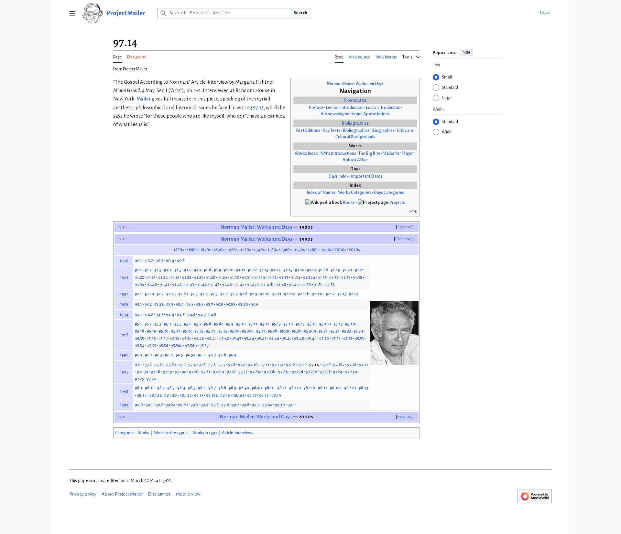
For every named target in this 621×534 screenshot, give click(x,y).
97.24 (338, 371)
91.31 (246, 277)
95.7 (197, 323)
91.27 (198, 277)
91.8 (207, 269)
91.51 (318, 284)
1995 (124, 334)
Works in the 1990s (171, 433)
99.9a (267, 404)
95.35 (139, 338)
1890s (218, 249)
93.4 (180, 304)
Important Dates (366, 176)
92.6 (224, 293)
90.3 (159, 260)
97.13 (258, 107)
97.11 (264, 364)
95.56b (191, 345)
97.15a (338, 364)
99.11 (292, 404)
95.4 (168, 323)
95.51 (336, 338)
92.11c (317, 293)
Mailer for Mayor (398, 153)
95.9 (230, 323)
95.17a (350, 323)
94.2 (149, 314)
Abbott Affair (355, 159)
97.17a (142, 371)
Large (447, 98)
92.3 (194, 293)
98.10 (270, 387)
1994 (123, 314)
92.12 (330, 293)
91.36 (334, 277)
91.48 (281, 284)
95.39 (186, 338)
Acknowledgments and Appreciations (355, 113)
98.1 (138, 387)
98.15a (212, 395)
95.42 (224, 338)
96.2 (148, 354)
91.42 (177, 284)
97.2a (159, 364)
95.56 (163, 345)
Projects (397, 202)
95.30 (296, 331)
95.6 (187, 323)
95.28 (272, 331)
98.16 (225, 395)
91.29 (222, 277)
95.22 (187, 331)
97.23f (325, 371)
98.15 (198, 395)
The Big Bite (369, 153)
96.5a (190, 354)
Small (447, 77)
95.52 (347, 338)
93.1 (138, 304)
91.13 (263, 269)
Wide (447, 132)
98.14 (142, 395)
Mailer (143, 98)
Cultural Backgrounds (355, 136)
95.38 (175, 338)
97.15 (326, 364)
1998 (124, 391)
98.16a (239, 395)
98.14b (170, 395)
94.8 (212, 314)
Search (300, 13)
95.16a (325, 323)
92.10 (265, 293)
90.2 (149, 260)
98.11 (282, 387)
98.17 (251, 395)
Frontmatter (355, 100)
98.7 (212, 387)
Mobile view (188, 494)
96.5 (179, 354)
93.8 (219, 304)
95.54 (140, 345)
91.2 (148, 269)
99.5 (215, 404)
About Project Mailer (122, 494)
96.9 (232, 354)
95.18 (139, 331)
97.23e (311, 371)
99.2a (170, 404)
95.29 (284, 331)
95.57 (204, 345)
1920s (232, 249)
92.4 (204, 293)
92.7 (233, 293)
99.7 (235, 404)
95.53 (359, 338)
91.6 (187, 269)
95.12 (264, 323)
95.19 (151, 331)
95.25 (222, 331)
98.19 (276, 395)
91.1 (138, 269)
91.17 (311, 269)
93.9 (254, 304)
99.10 (280, 404)
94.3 (159, 314)
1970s (299, 249)
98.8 (222, 387)
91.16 (299, 269)
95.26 (234, 331)
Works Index (306, 153)
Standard (450, 87)
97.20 (194, 371)
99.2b (183, 404)
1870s (205, 249)
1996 (124, 354)
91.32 (272, 277)
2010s (354, 249)
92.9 (253, 293)
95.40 (199, 338)
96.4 (169, 354)
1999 (124, 404)
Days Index (338, 176)
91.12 (252, 269)
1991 (124, 277)
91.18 (323, 269)
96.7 (212, 354)
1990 (123, 260)
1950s (272, 249)
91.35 (322, 277)
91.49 (294, 284)
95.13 (276, 323)
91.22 (139, 277)
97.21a (218, 371)
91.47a (253, 284)
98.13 (363, 387)
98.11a (295, 387)
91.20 (347, 269)
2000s (340, 249)
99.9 (256, 404)
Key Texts (331, 130)
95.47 (286, 338)
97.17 (363, 364)
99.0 (139, 404)
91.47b (267, 284)
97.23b (270, 371)
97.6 (212, 364)
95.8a (218, 323)
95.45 (262, 338)
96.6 (202, 354)
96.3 (158, 354)
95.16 (312, 323)
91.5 (177, 269)
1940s (259, 249)
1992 (124, 293)
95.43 (236, 338)
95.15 (300, 323)
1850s (178, 249)
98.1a (150, 387)
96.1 (138, 354)
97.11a (277, 364)
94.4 (170, 314)
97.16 (351, 364)
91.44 (202, 284)
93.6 (199, 304)
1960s (286, 249)
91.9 (217, 269)
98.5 (191, 387)
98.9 (232, 387)
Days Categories (389, 192)
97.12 (290, 364)
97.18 (155, 371)
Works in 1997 (204, 433)
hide (466, 52)
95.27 (260, 331)
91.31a (259, 277)
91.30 (234, 277)
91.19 (335, 269)
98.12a (336, 387)
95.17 (338, 323)
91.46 (227, 284)
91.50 (306, 284)
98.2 (161, 387)
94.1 (139, 314)
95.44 (249, 338)
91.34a (309, 277)
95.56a (176, 345)
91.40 (152, 284)
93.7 (209, 304)
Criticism (405, 130)
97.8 (231, 364)
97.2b (171, 364)
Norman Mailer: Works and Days (355, 83)
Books (349, 202)
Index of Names (321, 192)
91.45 (214, 284)
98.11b (309, 387)
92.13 (341, 293)
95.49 (312, 338)
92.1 (138, 293)
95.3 (157, 323)
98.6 (202, 387)
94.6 (191, 314)
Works (143, 433)
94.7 (202, 314)
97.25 (139, 378)
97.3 (182, 364)
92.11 (276, 293)
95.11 (252, 323)
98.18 (264, 395)
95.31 (323, 331)
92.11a (289, 293)
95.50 (324, 338)
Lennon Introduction (345, 107)
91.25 (175, 277)
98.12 (322, 387)
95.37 (163, 338)
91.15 (287, 269)
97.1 (138, 364)
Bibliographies (355, 123)
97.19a (180, 371)
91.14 (276, 269)
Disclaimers (159, 494)
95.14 (288, 323)
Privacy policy (82, 494)
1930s (245, 249)
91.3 (157, 269)
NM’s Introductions (338, 153)
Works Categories (354, 192)
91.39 (139, 284)
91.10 (229, 269)
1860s (192, 249)
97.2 (148, 364)
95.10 (241, 323)
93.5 (189, 304)
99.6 (225, 404)
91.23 (151, 277)
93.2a (159, 304)
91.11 (240, 269)
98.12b (350, 387)
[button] (72, 13)
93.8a (230, 304)
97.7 (221, 364)
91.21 (359, 269)
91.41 (164, 284)
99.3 (194, 404)
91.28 (210, 277)
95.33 (346, 331)
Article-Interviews (237, 433)
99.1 (149, 404)
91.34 (295, 277)
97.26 (151, 378)
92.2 (160, 293)
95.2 (148, 323)
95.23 (198, 331)
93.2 (148, 304)
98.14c (185, 395)
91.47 (239, 284)
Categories (125, 433)
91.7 (197, 269)
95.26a (248, 331)
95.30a (310, 331)
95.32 (334, 331)
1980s (313, 249)
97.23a (255, 371)
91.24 (163, 277)
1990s (326, 249)
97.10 (253, 364)
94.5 (181, 314)
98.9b (257, 387)
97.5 (202, 364)
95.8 (207, 323)
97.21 (205, 371)
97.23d (297, 371)
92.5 (214, 293)
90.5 (181, 260)
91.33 (283, 277)
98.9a (244, 387)
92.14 (354, 293)
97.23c (283, 371)
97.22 (231, 371)
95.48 (299, 338)
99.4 (205, 404)
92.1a (149, 293)
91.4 (168, 269)
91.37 (345, 277)
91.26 (186, 277)
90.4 (170, 260)
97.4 (192, 364)
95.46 (274, 338)
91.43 (189, 284)
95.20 (164, 331)
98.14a (155, 395)
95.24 (211, 331)
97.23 (242, 371)
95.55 (151, 345)
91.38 (357, 277)
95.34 (358, 331)
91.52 (329, 284)
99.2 (159, 404)
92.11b (304, 293)
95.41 (212, 338)
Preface (316, 107)
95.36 (151, 338)
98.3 (171, 387)
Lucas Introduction (383, 107)
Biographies (383, 130)
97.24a (351, 371)
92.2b (183, 293)
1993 (124, 304)
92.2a (171, 293)
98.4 (181, 387)
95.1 (138, 323)
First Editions (308, 130)
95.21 (175, 331)
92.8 (243, 293)
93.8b (243, 304)
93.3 (169, 304)
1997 (124, 371)
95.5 (177, 323)
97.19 (167, 371)
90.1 (139, 260)
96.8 (222, 354)
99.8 (245, 404)
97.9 (241, 364)
